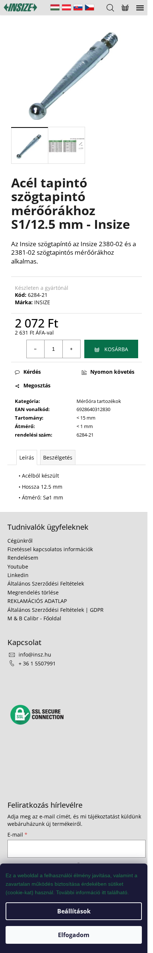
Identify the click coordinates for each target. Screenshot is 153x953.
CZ (89, 7)
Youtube (17, 566)
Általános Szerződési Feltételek (45, 583)
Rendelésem (22, 557)
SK (78, 7)
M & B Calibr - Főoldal (34, 618)
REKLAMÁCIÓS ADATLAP (37, 600)
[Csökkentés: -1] (36, 349)
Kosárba (116, 349)
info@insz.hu (35, 654)
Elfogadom (73, 935)
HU (55, 7)
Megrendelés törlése (33, 592)
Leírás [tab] (26, 457)
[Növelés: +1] (71, 349)
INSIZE (42, 302)
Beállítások (74, 911)
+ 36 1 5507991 (37, 663)
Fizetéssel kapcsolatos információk (50, 549)
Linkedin (18, 575)
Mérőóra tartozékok (98, 401)
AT (66, 7)
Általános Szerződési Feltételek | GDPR (55, 609)
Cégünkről (20, 540)
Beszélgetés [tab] (57, 457)
